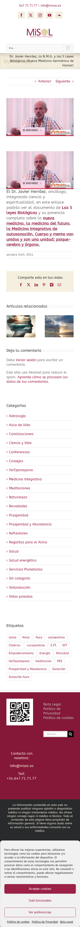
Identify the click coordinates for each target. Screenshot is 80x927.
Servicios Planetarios (25, 569)
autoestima (56, 637)
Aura (39, 637)
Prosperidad (18, 515)
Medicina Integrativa (25, 479)
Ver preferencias (40, 912)
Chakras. (15, 645)
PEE (59, 661)
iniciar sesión (26, 360)
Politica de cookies (18, 921)
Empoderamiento (21, 653)
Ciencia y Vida (20, 443)
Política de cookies (58, 718)
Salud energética (22, 560)
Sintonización (19, 587)
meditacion (43, 661)
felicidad (62, 653)
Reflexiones (18, 533)
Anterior (44, 81)
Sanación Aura (19, 677)
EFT (65, 645)
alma (12, 637)
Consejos (16, 461)
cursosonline (36, 645)
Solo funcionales (40, 900)
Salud (14, 551)
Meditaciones (19, 488)
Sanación (58, 669)
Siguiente (62, 81)
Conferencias (19, 452)
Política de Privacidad (45, 921)
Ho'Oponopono (21, 470)
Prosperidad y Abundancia (30, 524)
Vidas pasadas (20, 596)
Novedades (18, 506)
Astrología (17, 416)
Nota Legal (66, 921)
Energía (44, 653)
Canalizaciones (21, 434)
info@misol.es (51, 5)
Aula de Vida (19, 425)
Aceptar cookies (40, 888)
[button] (9, 326)
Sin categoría (19, 578)
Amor (26, 637)
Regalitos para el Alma (28, 542)
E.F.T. (54, 645)
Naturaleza (18, 497)
